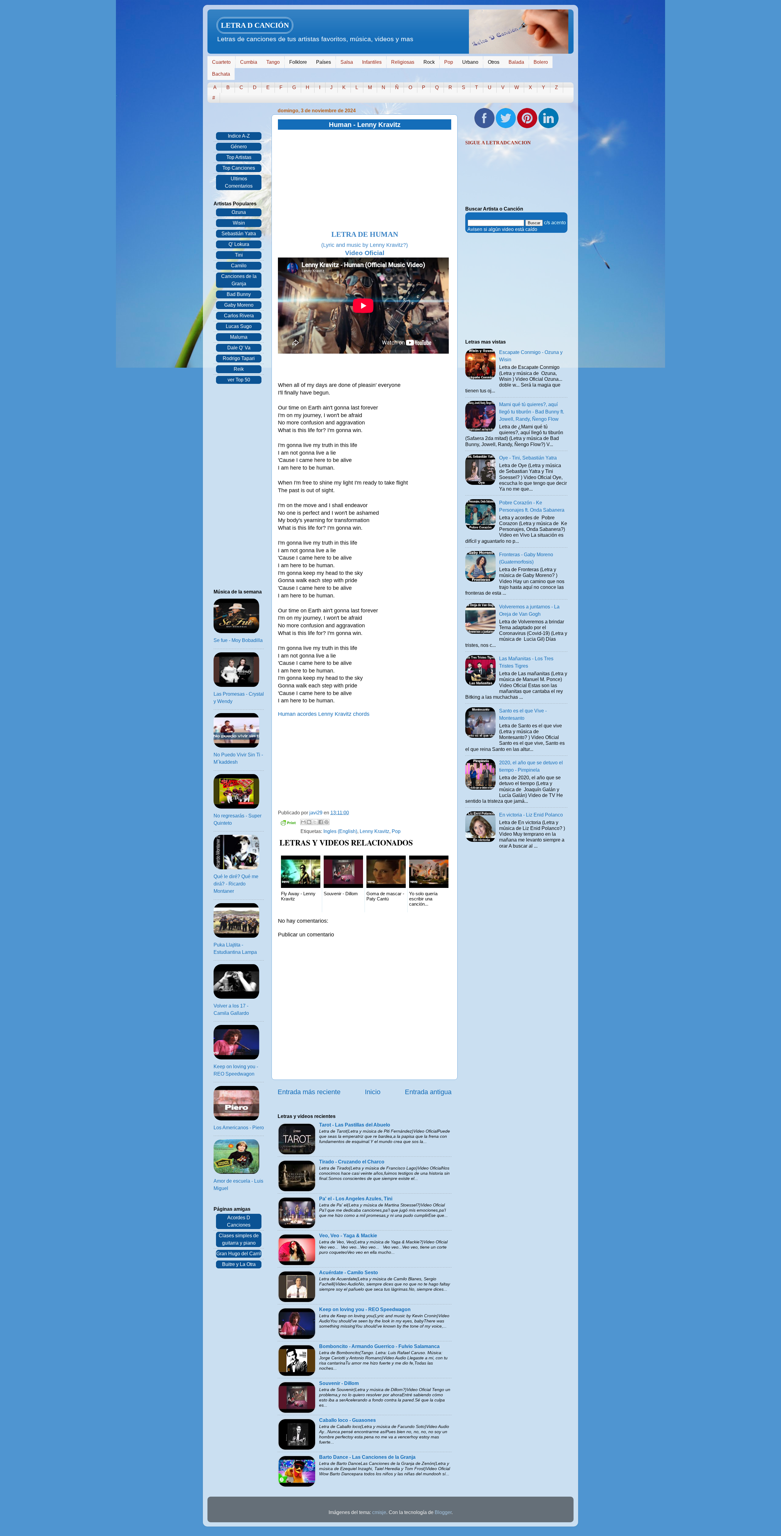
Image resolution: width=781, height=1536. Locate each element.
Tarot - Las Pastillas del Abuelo (354, 1124)
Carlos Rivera (239, 315)
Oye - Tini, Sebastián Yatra (528, 457)
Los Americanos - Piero (239, 1127)
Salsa (346, 62)
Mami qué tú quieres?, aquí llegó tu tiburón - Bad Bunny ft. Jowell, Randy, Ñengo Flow (531, 412)
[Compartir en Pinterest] (326, 822)
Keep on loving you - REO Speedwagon (365, 1309)
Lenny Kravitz (374, 831)
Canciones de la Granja (239, 280)
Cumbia (248, 62)
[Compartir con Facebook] (321, 822)
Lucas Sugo (239, 326)
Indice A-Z (239, 136)
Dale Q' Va (238, 347)
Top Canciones (238, 168)
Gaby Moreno (239, 305)
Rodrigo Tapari (239, 358)
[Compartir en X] (315, 822)
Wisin (239, 222)
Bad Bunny (239, 294)
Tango (273, 62)
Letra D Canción (255, 25)
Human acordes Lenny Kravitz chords (323, 714)
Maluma (238, 337)
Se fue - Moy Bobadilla (238, 640)
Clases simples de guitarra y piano (239, 1239)
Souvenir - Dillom (339, 1383)
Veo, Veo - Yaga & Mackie (348, 1235)
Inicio (372, 1092)
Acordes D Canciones (238, 1221)
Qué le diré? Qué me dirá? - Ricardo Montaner (236, 884)
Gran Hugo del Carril (238, 1253)
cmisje (379, 1512)
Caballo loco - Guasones (347, 1420)
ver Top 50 (239, 379)
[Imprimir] (288, 823)
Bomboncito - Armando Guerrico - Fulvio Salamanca (379, 1346)
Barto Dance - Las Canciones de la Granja (367, 1457)
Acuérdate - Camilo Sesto (348, 1272)
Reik (239, 369)
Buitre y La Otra (239, 1264)
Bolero (541, 62)
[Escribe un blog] (309, 822)
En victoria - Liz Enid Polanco (531, 814)
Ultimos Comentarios (239, 182)
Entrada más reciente (309, 1092)
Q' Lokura (239, 244)
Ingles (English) (340, 831)
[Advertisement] (364, 180)
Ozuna (239, 212)
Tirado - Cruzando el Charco (351, 1161)
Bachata (221, 74)
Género (239, 146)
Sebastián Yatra (238, 233)
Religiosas (402, 62)
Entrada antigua (428, 1092)
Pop (448, 62)
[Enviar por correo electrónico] (303, 822)
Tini (239, 255)
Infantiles (372, 62)
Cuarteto (221, 62)
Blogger (443, 1512)
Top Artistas (238, 157)
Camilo (239, 265)
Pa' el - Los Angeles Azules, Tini (355, 1198)
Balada (516, 62)
